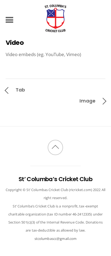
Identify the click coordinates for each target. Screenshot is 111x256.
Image (87, 100)
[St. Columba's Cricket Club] (55, 29)
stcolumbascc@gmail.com (55, 238)
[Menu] (9, 20)
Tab (20, 89)
